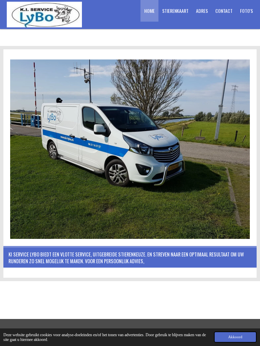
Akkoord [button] (235, 337)
